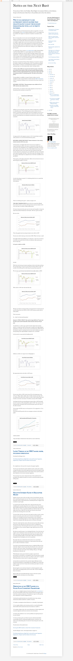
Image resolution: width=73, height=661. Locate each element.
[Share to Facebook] (36, 445)
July (50, 83)
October (51, 78)
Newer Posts (15, 644)
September (52, 80)
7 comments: (29, 580)
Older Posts (41, 644)
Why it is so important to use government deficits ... (54, 95)
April (51, 89)
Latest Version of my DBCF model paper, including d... (55, 99)
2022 (50, 69)
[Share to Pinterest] (37, 445)
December (52, 74)
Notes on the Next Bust (31, 6)
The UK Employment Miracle (53, 57)
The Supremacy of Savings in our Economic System (53, 30)
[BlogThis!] (34, 445)
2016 (50, 73)
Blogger (45, 653)
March (51, 91)
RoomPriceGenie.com (52, 23)
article (23, 32)
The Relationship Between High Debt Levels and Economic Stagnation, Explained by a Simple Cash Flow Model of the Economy (27, 459)
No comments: (29, 486)
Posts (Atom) (20, 647)
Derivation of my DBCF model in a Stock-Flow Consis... (54, 106)
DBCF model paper (39, 78)
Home (29, 644)
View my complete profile (52, 147)
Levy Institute (39, 591)
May (51, 87)
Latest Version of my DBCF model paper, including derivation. (28, 452)
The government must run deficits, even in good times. (53, 33)
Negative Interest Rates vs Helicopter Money (54, 103)
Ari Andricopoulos (52, 141)
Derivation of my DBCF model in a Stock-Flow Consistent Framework (26, 587)
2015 (50, 110)
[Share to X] (35, 445)
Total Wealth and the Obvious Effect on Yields (53, 60)
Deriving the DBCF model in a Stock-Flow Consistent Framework (26, 627)
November (52, 76)
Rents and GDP (51, 44)
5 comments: (29, 445)
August (51, 82)
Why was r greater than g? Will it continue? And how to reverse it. (53, 37)
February (51, 93)
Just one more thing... (52, 63)
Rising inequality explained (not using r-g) (54, 47)
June (51, 85)
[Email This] (33, 445)
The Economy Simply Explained (52, 41)
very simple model (30, 50)
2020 (50, 71)
